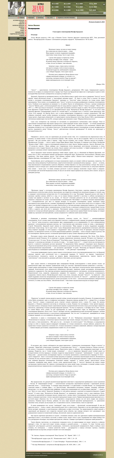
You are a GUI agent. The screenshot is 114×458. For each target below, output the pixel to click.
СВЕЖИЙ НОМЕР (20, 32)
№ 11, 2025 (93, 3)
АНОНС (23, 30)
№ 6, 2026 (55, 10)
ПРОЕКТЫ (22, 27)
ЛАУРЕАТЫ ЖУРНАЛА (19, 25)
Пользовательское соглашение (33, 453)
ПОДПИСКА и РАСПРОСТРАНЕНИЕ (66, 17)
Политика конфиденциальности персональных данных (54, 453)
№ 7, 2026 (55, 7)
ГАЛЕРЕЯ (22, 35)
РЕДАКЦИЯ (31, 17)
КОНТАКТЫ (40, 17)
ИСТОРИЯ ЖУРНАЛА (19, 20)
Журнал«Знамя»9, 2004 (97, 22)
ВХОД (21, 38)
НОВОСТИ (22, 23)
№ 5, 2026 (67, 3)
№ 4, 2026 (67, 7)
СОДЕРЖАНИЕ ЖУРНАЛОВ (18, 34)
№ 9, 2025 (92, 10)
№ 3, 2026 (67, 10)
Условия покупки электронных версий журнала (36, 455)
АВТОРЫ (22, 22)
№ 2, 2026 (79, 3)
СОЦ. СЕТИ (49, 17)
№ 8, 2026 (55, 3)
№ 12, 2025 (79, 10)
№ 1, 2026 (79, 7)
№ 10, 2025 (93, 7)
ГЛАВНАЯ (21, 17)
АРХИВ (23, 28)
